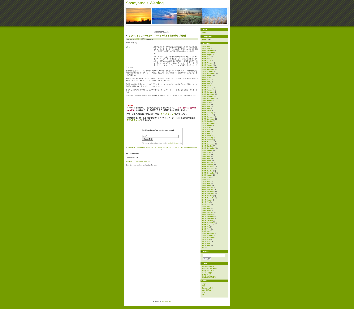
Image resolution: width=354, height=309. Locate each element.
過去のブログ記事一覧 (209, 268)
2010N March (206, 61)
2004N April (206, 208)
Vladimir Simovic (166, 301)
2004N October (207, 196)
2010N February (207, 63)
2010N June (206, 57)
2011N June (206, 48)
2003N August (207, 225)
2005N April (206, 183)
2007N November (208, 119)
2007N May (206, 131)
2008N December (208, 92)
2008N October (207, 96)
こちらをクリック (168, 114)
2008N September (208, 98)
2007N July (206, 127)
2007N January (207, 140)
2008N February (207, 113)
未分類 (204, 39)
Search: (206, 251)
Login (204, 284)
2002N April (206, 245)
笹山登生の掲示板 (208, 266)
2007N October (207, 121)
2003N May (206, 231)
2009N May (206, 81)
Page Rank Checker (173, 143)
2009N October (207, 71)
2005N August (207, 175)
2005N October (207, 171)
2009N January (207, 90)
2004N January (207, 214)
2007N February (207, 138)
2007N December (208, 117)
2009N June (206, 79)
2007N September (208, 123)
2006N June (206, 154)
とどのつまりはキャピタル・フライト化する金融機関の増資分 (157, 35)
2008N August (207, 100)
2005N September (208, 173)
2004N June (206, 204)
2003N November (208, 218)
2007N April (206, 133)
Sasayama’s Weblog (145, 3)
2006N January (207, 165)
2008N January (207, 115)
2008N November (208, 94)
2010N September (208, 52)
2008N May (206, 106)
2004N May (206, 206)
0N (203, 248)
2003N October (207, 221)
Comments (207, 288)
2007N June (206, 129)
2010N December (208, 50)
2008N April (206, 108)
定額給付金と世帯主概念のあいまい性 (140, 147)
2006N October (207, 146)
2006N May (206, 156)
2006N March (206, 160)
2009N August (207, 75)
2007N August (207, 125)
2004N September (208, 198)
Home (204, 32)
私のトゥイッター (208, 270)
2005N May (206, 181)
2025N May (206, 46)
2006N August (207, 150)
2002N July (206, 239)
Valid (206, 290)
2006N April (206, 158)
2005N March (206, 185)
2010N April (206, 59)
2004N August (207, 200)
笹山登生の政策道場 (209, 277)
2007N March (206, 135)
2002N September (208, 237)
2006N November (208, 144)
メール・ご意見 (207, 273)
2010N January (207, 65)
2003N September (208, 223)
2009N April (206, 84)
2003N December (208, 216)
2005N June (206, 179)
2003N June (206, 229)
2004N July (206, 202)
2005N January (207, 189)
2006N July (206, 152)
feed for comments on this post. (138, 161)
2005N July (206, 177)
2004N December (208, 191)
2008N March (206, 111)
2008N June (206, 104)
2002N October (207, 235)
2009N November (208, 69)
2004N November (208, 194)
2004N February (207, 212)
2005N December (208, 167)
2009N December (208, 67)
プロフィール (206, 275)
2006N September (208, 148)
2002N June (206, 241)
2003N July (206, 227)
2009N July (206, 77)
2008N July (206, 102)
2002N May (206, 243)
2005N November (208, 169)
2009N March (206, 86)
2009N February (207, 88)
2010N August (207, 54)
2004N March (206, 210)
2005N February (207, 187)
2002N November (208, 233)
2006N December (208, 142)
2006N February (207, 162)
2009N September (208, 73)
